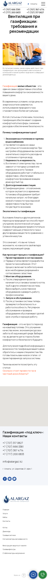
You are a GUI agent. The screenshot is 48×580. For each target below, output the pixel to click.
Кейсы (5, 517)
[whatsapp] (14, 479)
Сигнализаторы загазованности (15, 539)
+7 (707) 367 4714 (35, 9)
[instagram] (10, 479)
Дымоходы (6, 531)
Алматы (33, 4)
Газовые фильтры (9, 549)
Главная (6, 510)
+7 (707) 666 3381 (11, 9)
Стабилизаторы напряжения (14, 553)
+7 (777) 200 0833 (12, 12)
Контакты (6, 521)
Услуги (5, 513)
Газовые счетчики (9, 535)
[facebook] (5, 479)
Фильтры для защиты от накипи (14, 545)
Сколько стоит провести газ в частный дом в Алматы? (19, 372)
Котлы (5, 527)
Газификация (10, 86)
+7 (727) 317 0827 (35, 12)
